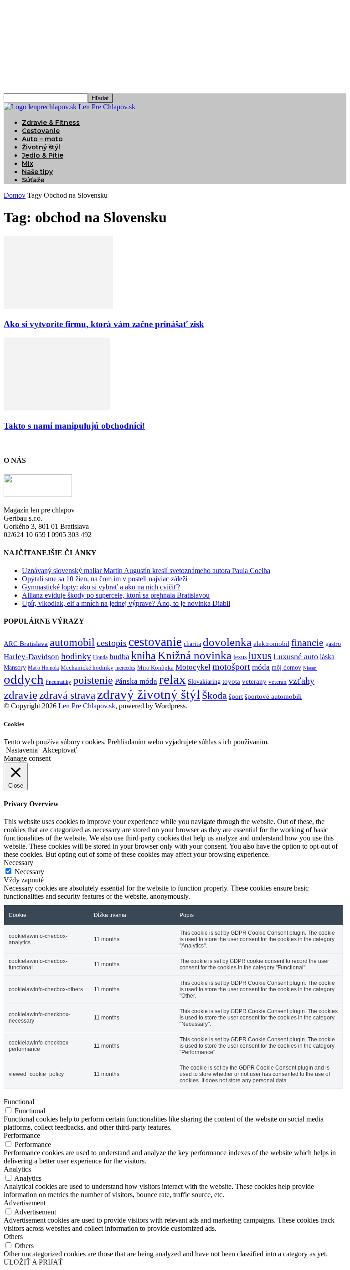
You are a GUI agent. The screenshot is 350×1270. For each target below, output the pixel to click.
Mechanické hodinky (87, 667)
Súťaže (33, 180)
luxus (260, 655)
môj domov (286, 667)
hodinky (76, 656)
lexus (240, 657)
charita (192, 643)
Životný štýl (41, 147)
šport (236, 696)
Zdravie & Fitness (51, 122)
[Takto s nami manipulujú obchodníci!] (57, 408)
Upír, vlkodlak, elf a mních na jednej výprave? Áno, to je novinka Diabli (126, 603)
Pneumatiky (58, 682)
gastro (333, 643)
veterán (277, 681)
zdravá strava (67, 695)
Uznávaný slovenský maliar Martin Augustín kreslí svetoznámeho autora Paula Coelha (146, 570)
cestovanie (155, 642)
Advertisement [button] (25, 1203)
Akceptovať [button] (59, 750)
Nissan (310, 668)
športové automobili (273, 696)
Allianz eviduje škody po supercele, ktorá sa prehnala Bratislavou (116, 595)
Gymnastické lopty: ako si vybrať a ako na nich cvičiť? (101, 587)
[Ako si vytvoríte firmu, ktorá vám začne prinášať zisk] (58, 306)
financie (307, 642)
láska (327, 657)
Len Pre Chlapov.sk (86, 706)
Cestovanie (41, 131)
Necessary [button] (18, 862)
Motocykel (193, 667)
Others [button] (13, 1236)
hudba (119, 656)
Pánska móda (136, 681)
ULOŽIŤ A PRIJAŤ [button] (33, 1262)
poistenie (93, 680)
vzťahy (301, 681)
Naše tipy (37, 172)
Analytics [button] (17, 1169)
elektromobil (271, 643)
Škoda (214, 695)
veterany (254, 681)
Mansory (15, 667)
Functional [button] (19, 1102)
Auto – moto (42, 139)
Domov (15, 195)
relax (172, 679)
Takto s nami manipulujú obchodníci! (74, 425)
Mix (27, 163)
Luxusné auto (295, 656)
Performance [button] (22, 1135)
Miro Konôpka (155, 667)
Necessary (29, 872)
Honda (100, 658)
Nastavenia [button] (22, 750)
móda (261, 666)
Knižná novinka (195, 655)
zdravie (20, 695)
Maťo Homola (43, 668)
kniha (143, 655)
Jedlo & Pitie (42, 155)
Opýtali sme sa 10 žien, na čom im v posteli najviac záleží (104, 579)
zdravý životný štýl (148, 694)
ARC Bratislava (26, 643)
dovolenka (227, 642)
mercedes (125, 668)
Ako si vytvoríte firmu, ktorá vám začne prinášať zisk (104, 324)
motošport (231, 666)
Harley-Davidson (31, 656)
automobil (72, 642)
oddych (24, 679)
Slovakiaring (204, 681)
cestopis (112, 643)
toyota (231, 681)
